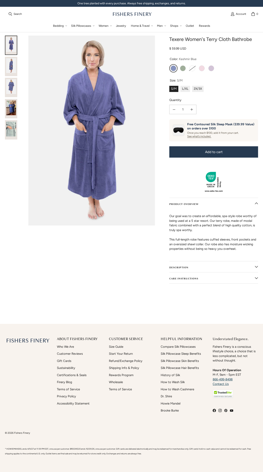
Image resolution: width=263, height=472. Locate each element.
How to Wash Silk (173, 382)
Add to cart (214, 152)
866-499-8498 (223, 379)
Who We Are (65, 347)
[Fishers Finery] (131, 14)
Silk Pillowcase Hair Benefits (180, 368)
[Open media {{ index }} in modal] (92, 131)
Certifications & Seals (72, 375)
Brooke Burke (170, 410)
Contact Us (221, 384)
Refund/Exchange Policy (125, 361)
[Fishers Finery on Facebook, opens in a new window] (214, 410)
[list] (92, 131)
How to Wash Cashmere (177, 389)
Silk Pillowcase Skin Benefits (180, 361)
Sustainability (66, 368)
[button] (60, 25)
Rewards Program (121, 375)
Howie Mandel (170, 403)
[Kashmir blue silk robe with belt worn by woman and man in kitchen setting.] (11, 108)
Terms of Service (68, 389)
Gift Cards (64, 361)
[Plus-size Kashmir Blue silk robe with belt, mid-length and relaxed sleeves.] (11, 87)
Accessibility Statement (73, 403)
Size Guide (116, 347)
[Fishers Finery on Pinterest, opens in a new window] (226, 410)
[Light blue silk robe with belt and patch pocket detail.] (11, 130)
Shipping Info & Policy (124, 368)
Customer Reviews (70, 354)
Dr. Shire (166, 396)
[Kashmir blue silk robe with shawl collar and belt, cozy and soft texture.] (11, 45)
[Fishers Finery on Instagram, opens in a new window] (220, 410)
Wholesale (116, 382)
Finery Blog (64, 382)
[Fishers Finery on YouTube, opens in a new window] (231, 410)
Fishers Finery (22, 432)
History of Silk (170, 375)
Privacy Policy (66, 396)
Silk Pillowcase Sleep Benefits (181, 354)
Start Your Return (121, 354)
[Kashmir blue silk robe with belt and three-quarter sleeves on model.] (11, 66)
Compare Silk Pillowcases (178, 347)
